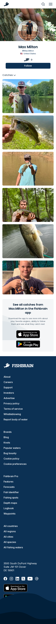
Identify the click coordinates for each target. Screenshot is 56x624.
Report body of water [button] (16, 419)
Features (8, 481)
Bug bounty (10, 453)
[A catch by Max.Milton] (28, 96)
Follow (28, 65)
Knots (7, 442)
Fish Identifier (11, 492)
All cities (8, 536)
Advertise (9, 398)
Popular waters (12, 447)
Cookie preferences (15, 463)
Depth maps (10, 502)
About (7, 376)
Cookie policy (11, 458)
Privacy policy (11, 403)
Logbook (9, 508)
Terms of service (13, 408)
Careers (8, 382)
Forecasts (9, 486)
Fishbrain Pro (11, 476)
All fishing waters (13, 547)
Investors (9, 392)
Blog (6, 437)
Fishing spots (11, 497)
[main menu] (50, 4)
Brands (7, 431)
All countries (11, 526)
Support (8, 387)
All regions (10, 531)
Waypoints (9, 513)
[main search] (43, 4)
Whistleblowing (12, 414)
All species (10, 542)
